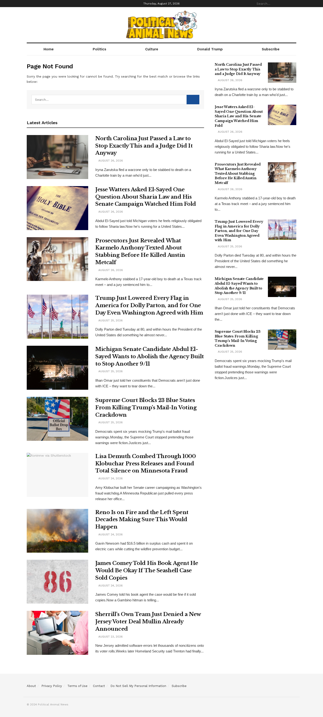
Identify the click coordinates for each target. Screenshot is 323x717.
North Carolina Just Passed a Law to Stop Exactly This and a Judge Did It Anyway (143, 145)
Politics (99, 49)
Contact (99, 686)
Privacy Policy (51, 686)
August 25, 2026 (110, 320)
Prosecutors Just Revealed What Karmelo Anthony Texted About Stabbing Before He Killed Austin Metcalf (238, 173)
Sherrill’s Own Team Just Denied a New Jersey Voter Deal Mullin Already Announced (148, 621)
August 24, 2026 (110, 478)
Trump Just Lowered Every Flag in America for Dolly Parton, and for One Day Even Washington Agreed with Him (149, 305)
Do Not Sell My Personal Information (138, 686)
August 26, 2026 (110, 160)
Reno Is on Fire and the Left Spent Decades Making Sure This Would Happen (141, 519)
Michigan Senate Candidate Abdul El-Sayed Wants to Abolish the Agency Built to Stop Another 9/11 (149, 356)
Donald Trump (210, 49)
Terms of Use (77, 686)
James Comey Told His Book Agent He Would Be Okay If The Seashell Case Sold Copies (146, 570)
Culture (151, 49)
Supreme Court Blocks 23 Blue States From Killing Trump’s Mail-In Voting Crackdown (146, 407)
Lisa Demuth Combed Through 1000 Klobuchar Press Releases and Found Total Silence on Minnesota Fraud (145, 463)
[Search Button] (294, 3)
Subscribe (270, 49)
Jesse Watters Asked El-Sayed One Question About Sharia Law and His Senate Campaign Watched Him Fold (145, 196)
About (31, 686)
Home (49, 49)
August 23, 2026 (110, 636)
